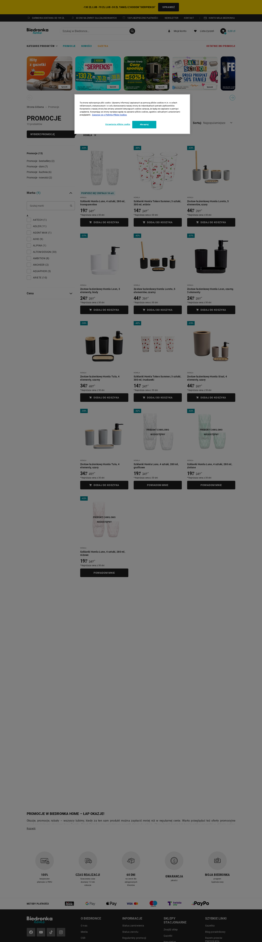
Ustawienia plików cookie (117, 124)
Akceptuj (144, 124)
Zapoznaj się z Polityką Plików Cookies (109, 115)
